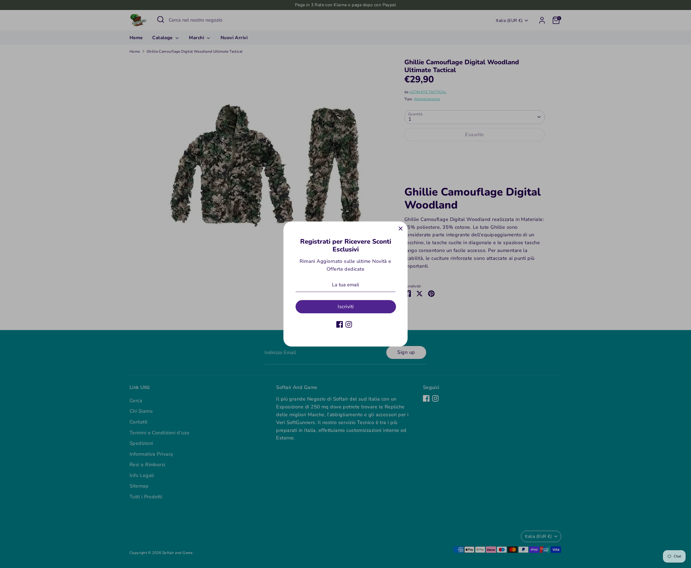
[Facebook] (339, 324)
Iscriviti (346, 306)
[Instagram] (349, 324)
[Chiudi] (401, 228)
